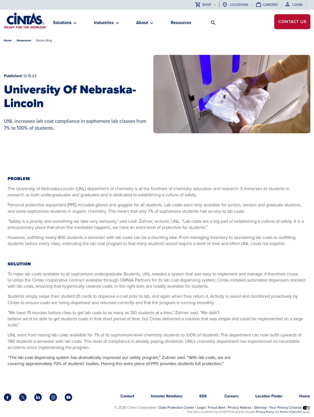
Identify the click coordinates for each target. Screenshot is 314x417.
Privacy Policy (265, 412)
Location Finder (269, 396)
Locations (239, 4)
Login (297, 4)
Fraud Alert (216, 407)
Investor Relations (167, 396)
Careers (270, 4)
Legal (201, 407)
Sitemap (260, 407)
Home (8, 40)
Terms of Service (291, 412)
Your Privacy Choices (286, 407)
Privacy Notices (239, 407)
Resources (181, 22)
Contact (292, 21)
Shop (206, 5)
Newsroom (24, 40)
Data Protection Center (176, 407)
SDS (203, 396)
